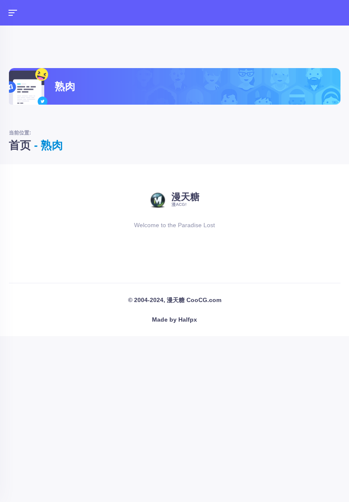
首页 (20, 145)
